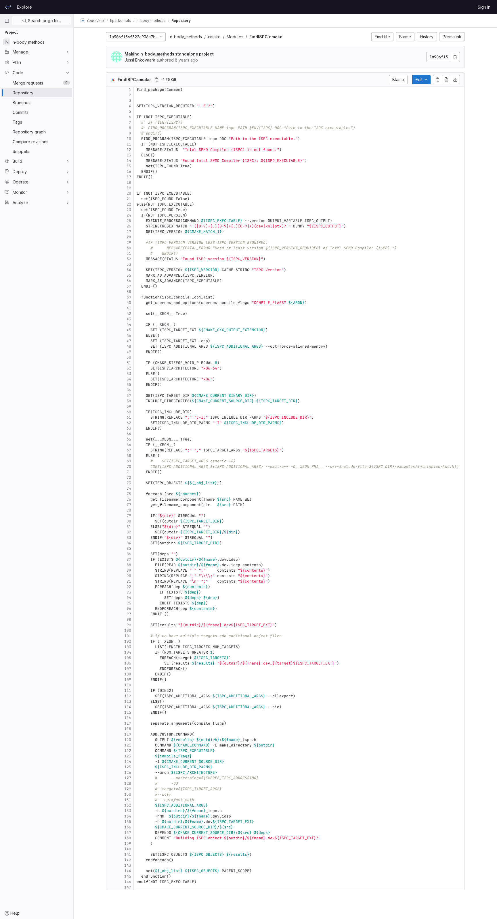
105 (127, 657)
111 (127, 690)
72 (129, 477)
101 (127, 635)
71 (129, 472)
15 (129, 166)
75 (129, 493)
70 (129, 466)
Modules (235, 36)
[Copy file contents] (437, 79)
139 (127, 843)
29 (129, 242)
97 (129, 614)
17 (129, 177)
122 (127, 750)
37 (129, 286)
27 (129, 231)
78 (129, 510)
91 (129, 581)
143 (127, 865)
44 (129, 324)
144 (127, 870)
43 (129, 319)
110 (127, 685)
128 (127, 783)
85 (129, 548)
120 (127, 739)
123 (127, 756)
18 (129, 182)
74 (129, 488)
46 (129, 335)
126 (127, 772)
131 (127, 799)
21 (129, 198)
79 (129, 515)
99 (129, 625)
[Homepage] (7, 7)
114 (127, 706)
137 (127, 832)
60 (129, 411)
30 (129, 248)
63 (129, 428)
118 (127, 728)
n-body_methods (186, 36)
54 (129, 379)
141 (127, 854)
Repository (181, 20)
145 (127, 876)
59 (129, 406)
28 (129, 237)
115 (127, 712)
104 (127, 652)
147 (127, 887)
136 (127, 827)
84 (129, 543)
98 (129, 619)
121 (127, 745)
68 (129, 455)
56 (129, 390)
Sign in (484, 7)
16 (129, 171)
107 (127, 668)
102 (127, 641)
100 (127, 630)
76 (129, 499)
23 (129, 209)
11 (129, 144)
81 (129, 526)
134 (127, 816)
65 (129, 439)
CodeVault (95, 20)
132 (127, 805)
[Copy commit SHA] (455, 57)
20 (129, 193)
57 (129, 395)
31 (129, 253)
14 (129, 160)
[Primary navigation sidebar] (7, 20)
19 (129, 187)
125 (127, 767)
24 (129, 215)
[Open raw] (446, 79)
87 (129, 559)
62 (129, 422)
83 (129, 537)
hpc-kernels (120, 20)
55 (129, 384)
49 (129, 351)
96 (129, 608)
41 (129, 308)
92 (129, 586)
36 (129, 280)
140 (127, 849)
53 (129, 373)
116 (127, 717)
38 (129, 291)
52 (129, 368)
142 (127, 859)
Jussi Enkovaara (140, 60)
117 (127, 723)
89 (129, 570)
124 (127, 761)
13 (129, 155)
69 (129, 461)
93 (129, 592)
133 (127, 810)
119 (127, 734)
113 (127, 701)
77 (129, 504)
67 (129, 450)
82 (129, 532)
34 (129, 269)
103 (127, 646)
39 (129, 297)
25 (129, 220)
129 (127, 788)
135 (127, 821)
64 (129, 433)
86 (129, 554)
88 (129, 564)
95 (129, 603)
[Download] (455, 79)
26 (129, 226)
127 (127, 778)
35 (129, 275)
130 (127, 794)
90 (129, 575)
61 (129, 417)
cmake (214, 36)
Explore (24, 7)
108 (127, 674)
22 (129, 204)
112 (127, 696)
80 (129, 521)
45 (129, 330)
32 (129, 258)
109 (127, 679)
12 (129, 149)
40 (129, 302)
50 (129, 357)
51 (129, 362)
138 (127, 838)
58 (129, 401)
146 (127, 881)
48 (129, 346)
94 (129, 597)
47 (129, 340)
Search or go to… (44, 20)
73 (129, 482)
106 (127, 663)
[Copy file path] (156, 79)
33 (129, 264)
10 (129, 138)
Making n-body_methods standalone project (169, 53)
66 (129, 444)
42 (129, 313)
